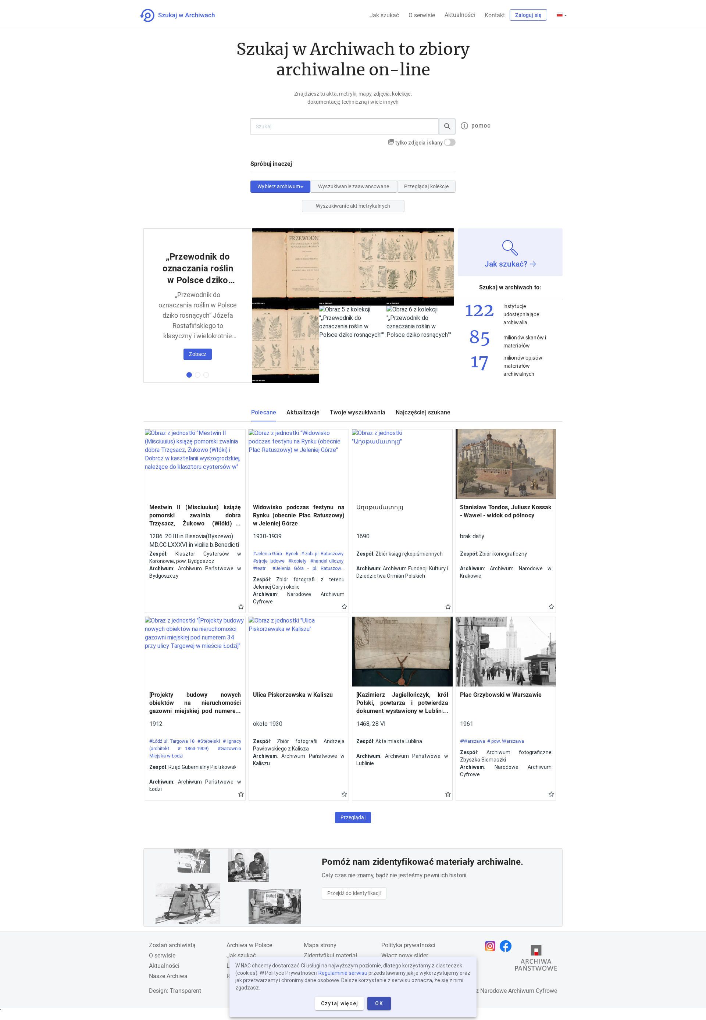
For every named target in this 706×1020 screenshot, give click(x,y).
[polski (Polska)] (562, 15)
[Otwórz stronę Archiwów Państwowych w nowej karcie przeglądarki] (536, 959)
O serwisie (422, 15)
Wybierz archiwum (278, 186)
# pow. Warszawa (505, 741)
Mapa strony (320, 945)
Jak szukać (384, 15)
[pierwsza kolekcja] (189, 375)
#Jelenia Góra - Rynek (276, 553)
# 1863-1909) (193, 748)
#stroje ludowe (269, 561)
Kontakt (495, 15)
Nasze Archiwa (168, 976)
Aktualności (460, 14)
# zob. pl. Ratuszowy (322, 553)
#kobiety (297, 561)
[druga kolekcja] (197, 375)
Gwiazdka (241, 606)
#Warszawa (472, 741)
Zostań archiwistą (172, 945)
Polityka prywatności (408, 945)
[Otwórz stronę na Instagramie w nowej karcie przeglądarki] (492, 946)
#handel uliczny (326, 561)
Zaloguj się (528, 15)
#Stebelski (208, 741)
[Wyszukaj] (447, 126)
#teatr (259, 568)
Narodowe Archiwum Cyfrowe (518, 990)
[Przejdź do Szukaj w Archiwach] (184, 15)
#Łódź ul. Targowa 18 (172, 741)
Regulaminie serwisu (342, 973)
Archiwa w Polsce (249, 945)
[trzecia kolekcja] (206, 375)
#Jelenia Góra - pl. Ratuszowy (307, 568)
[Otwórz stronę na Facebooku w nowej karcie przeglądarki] (507, 946)
